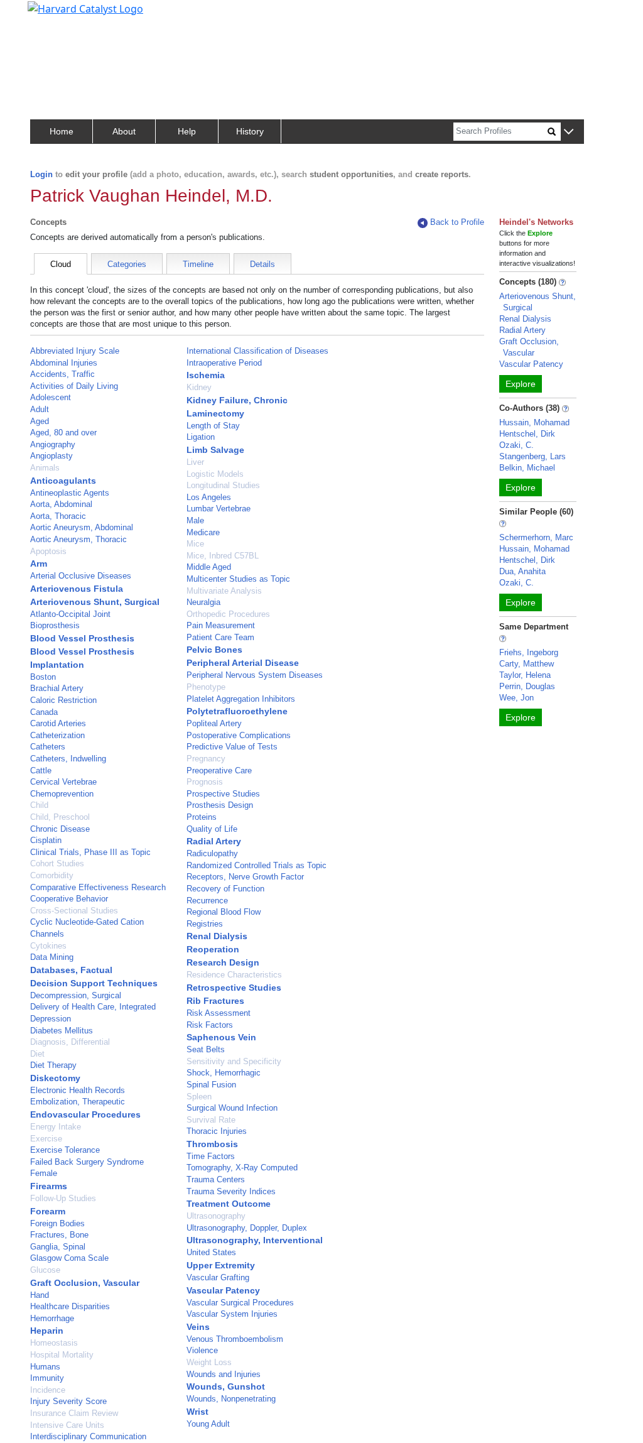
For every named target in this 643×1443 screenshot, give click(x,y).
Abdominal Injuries (63, 363)
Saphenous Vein (221, 1037)
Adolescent (50, 397)
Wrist (197, 1412)
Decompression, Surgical (75, 995)
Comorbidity (51, 875)
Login (41, 174)
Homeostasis (54, 1343)
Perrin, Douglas (527, 686)
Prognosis (204, 782)
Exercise (46, 1138)
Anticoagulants (63, 481)
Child (39, 805)
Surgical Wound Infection (232, 1108)
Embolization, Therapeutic (77, 1101)
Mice (195, 543)
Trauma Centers (215, 1179)
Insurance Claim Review (74, 1413)
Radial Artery (213, 841)
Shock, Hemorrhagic (223, 1072)
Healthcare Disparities (70, 1306)
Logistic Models (215, 474)
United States (211, 1252)
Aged (39, 421)
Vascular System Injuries (232, 1314)
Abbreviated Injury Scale (74, 351)
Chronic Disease (60, 829)
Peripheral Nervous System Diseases (254, 675)
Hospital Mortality (62, 1354)
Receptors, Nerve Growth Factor (245, 876)
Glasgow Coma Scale (69, 1258)
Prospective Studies (223, 793)
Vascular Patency (223, 1290)
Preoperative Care (219, 770)
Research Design (222, 962)
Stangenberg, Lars (532, 456)
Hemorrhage (52, 1318)
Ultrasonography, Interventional (254, 1240)
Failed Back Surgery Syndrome (87, 1162)
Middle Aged (208, 567)
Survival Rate (210, 1119)
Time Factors (210, 1156)
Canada (44, 712)
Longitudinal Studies (223, 485)
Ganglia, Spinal (57, 1246)
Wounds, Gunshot (225, 1386)
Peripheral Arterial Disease (242, 663)
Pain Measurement (220, 625)
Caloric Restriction (63, 700)
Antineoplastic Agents (69, 493)
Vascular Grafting (217, 1277)
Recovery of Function (225, 888)
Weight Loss (209, 1362)
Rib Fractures (215, 1001)
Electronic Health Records (77, 1090)
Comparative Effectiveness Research (98, 887)
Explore (520, 384)
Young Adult (208, 1424)
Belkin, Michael (527, 467)
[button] (568, 132)
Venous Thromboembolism (234, 1339)
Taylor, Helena (525, 675)
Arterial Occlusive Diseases (80, 575)
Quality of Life (211, 829)
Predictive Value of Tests (232, 746)
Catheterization (57, 735)
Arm (38, 563)
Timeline (198, 264)
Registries (204, 923)
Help (187, 131)
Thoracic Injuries (216, 1131)
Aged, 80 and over (63, 432)
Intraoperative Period (224, 363)
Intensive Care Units (67, 1425)
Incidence (47, 1390)
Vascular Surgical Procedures (240, 1302)
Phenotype (205, 687)
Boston (43, 677)
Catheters (47, 746)
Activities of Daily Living (74, 386)
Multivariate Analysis (224, 591)
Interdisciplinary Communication (88, 1436)
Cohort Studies (57, 863)
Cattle (40, 770)
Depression (50, 1018)
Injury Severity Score (68, 1401)
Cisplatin (46, 840)
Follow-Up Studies (63, 1198)
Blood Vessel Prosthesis (82, 638)
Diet (37, 1054)
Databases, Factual (71, 970)
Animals (45, 467)
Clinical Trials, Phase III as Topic (90, 852)
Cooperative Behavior (69, 898)
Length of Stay (213, 425)
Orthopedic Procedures (228, 614)
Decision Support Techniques (94, 983)
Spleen (199, 1096)
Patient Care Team (220, 637)
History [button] (250, 131)
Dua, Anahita (522, 571)
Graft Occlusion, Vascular (84, 1283)
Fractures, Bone (59, 1234)
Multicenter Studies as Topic (238, 579)
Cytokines (48, 945)
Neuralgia (203, 602)
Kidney (199, 387)
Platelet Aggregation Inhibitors (240, 699)
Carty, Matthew (526, 663)
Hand (39, 1295)
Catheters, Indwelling (68, 758)
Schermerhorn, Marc (536, 537)
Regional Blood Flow (223, 912)
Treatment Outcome (228, 1204)
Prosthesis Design (219, 805)
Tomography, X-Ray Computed (242, 1167)
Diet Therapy (53, 1065)
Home (61, 131)
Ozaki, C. (516, 445)
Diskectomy (55, 1078)
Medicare (203, 532)
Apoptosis (48, 551)
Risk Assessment (218, 1013)
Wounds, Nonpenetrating (231, 1398)
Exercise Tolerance (65, 1150)
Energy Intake (55, 1126)
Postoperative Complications (238, 735)
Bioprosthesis (55, 625)
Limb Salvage (215, 450)
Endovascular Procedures (85, 1114)
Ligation (200, 437)
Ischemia (205, 375)
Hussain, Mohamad (534, 422)
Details (262, 264)
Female (43, 1173)
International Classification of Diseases (257, 351)
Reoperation (212, 949)
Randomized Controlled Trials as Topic (256, 865)
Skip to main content (52, 15)
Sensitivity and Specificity (233, 1061)
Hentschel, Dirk (527, 433)
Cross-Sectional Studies (74, 910)
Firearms (48, 1186)
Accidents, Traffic (62, 374)
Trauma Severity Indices (231, 1191)
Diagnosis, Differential (70, 1042)
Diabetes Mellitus (61, 1030)
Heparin (46, 1331)
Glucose (45, 1270)
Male (195, 520)
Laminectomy (215, 413)
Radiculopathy (212, 853)
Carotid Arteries (58, 723)
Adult (39, 409)
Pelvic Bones (214, 650)
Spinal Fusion (211, 1084)
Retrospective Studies (233, 988)
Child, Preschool (60, 817)
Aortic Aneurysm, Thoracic (78, 539)
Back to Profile (457, 222)
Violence (202, 1350)
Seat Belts (205, 1049)
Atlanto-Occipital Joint (70, 614)
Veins (198, 1327)
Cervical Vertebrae (63, 782)
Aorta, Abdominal (61, 504)
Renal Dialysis (216, 936)
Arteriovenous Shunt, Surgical (94, 602)
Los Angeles (208, 497)
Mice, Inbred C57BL (222, 555)
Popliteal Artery (214, 723)
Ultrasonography (216, 1216)
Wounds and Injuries (223, 1374)
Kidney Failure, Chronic (237, 400)
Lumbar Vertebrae (218, 508)
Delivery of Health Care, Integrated (93, 1006)
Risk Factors (209, 1025)
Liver (195, 462)
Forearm (47, 1211)
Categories (126, 264)
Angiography (52, 444)
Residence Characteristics (234, 974)
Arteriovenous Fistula (76, 589)
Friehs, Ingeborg (528, 652)
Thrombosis (212, 1144)
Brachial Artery (57, 688)
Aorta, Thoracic (58, 516)
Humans (45, 1366)
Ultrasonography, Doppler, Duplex (246, 1228)
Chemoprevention (62, 793)
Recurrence (207, 900)
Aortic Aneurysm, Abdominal (81, 527)
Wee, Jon (516, 697)
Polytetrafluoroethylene (237, 711)
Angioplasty (51, 455)
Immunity (47, 1378)
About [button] (124, 131)
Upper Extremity (220, 1265)
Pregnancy (205, 758)
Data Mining (51, 957)
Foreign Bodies (57, 1223)
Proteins (201, 817)
